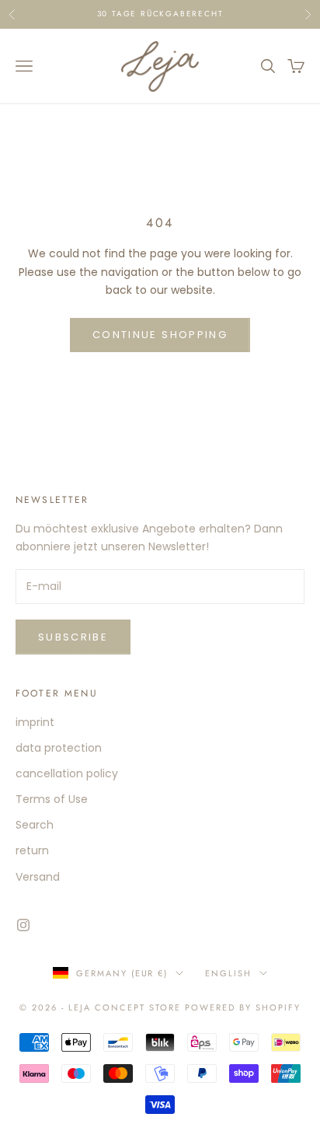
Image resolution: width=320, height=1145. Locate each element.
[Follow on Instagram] (23, 925)
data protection (59, 748)
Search (35, 825)
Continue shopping (160, 334)
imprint (35, 722)
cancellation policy (67, 773)
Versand (38, 877)
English (228, 973)
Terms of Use (52, 799)
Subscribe (73, 637)
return (32, 850)
